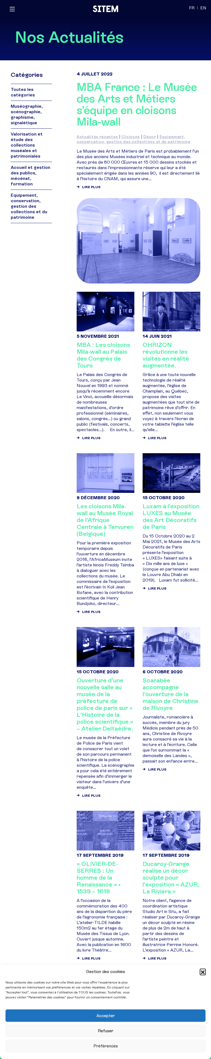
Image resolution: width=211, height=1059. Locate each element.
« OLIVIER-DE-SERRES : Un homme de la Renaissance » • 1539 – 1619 (99, 877)
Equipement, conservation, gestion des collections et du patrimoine (133, 139)
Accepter (105, 1015)
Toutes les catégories (23, 92)
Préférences (105, 1046)
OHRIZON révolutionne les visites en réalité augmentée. (166, 355)
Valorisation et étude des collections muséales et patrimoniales (27, 145)
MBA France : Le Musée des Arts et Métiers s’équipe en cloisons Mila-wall (137, 104)
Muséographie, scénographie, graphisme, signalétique (27, 114)
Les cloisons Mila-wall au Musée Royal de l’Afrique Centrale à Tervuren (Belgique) (105, 520)
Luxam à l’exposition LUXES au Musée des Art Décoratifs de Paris (171, 517)
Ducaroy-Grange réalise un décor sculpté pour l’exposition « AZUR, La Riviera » (171, 877)
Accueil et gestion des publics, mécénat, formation (30, 176)
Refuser (105, 1030)
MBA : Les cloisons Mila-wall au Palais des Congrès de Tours (103, 355)
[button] (203, 971)
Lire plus (91, 187)
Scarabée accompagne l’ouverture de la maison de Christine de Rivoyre (170, 694)
